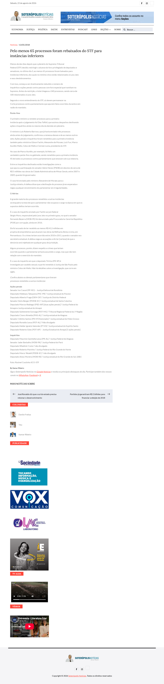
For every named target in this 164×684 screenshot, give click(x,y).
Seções (104, 29)
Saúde (54, 29)
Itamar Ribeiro (18, 368)
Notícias (13, 45)
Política (42, 29)
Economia (17, 29)
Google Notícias (44, 371)
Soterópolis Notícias (77, 676)
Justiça (31, 29)
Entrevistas (68, 29)
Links (94, 29)
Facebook (33, 375)
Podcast (83, 29)
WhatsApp (23, 375)
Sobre (117, 29)
